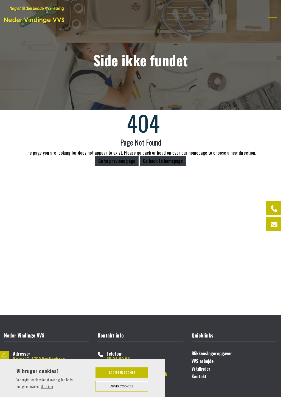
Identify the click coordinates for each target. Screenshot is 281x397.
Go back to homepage (163, 161)
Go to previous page (116, 161)
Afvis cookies (121, 386)
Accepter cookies (122, 372)
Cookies (4, 355)
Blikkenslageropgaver (212, 353)
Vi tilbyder (201, 369)
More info (47, 386)
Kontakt (199, 376)
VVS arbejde (202, 361)
